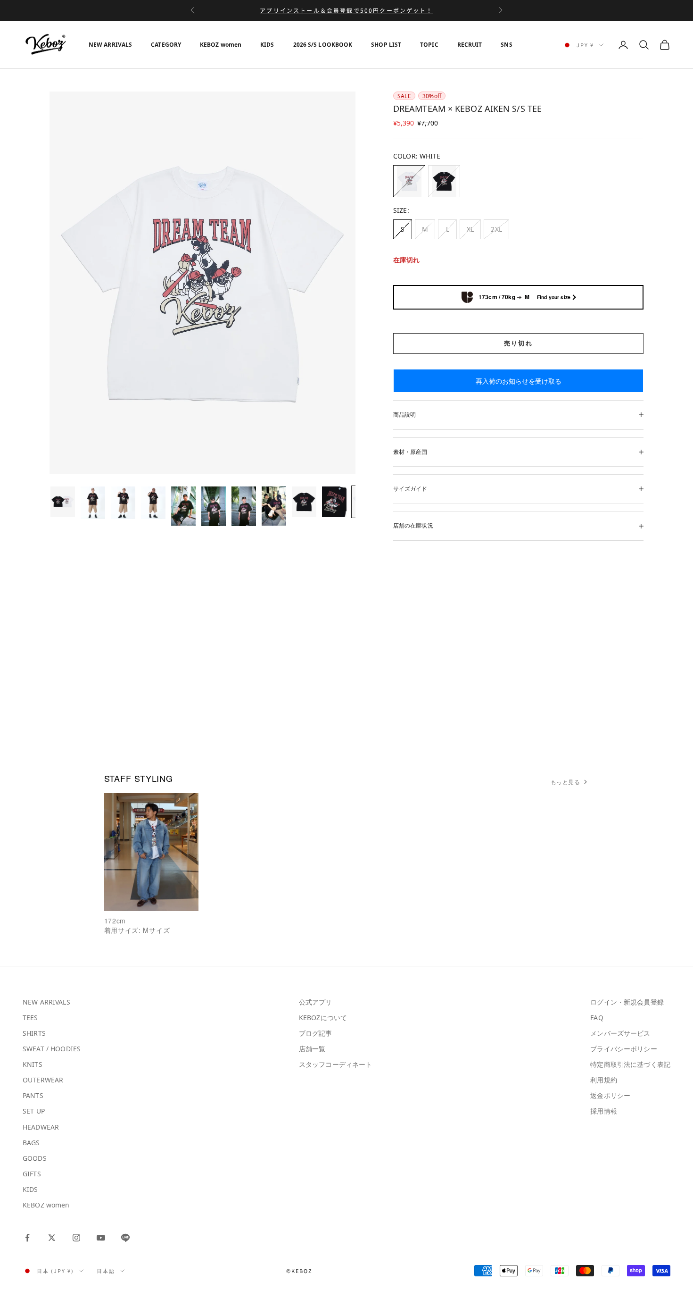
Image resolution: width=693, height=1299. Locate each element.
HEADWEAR (41, 1127)
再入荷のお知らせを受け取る (518, 381)
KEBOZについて (323, 1017)
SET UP (34, 1110)
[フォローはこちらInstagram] (76, 1237)
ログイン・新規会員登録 (627, 1001)
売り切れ (518, 343)
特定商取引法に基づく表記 (630, 1064)
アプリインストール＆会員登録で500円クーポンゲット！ (346, 10)
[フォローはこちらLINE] (125, 1237)
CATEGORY (166, 45)
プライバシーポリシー (623, 1048)
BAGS (31, 1142)
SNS (506, 45)
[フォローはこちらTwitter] (52, 1237)
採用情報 (603, 1110)
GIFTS (32, 1173)
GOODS (35, 1158)
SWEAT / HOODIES (52, 1048)
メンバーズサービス (620, 1033)
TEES (30, 1017)
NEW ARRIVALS (110, 45)
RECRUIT (469, 45)
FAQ (596, 1017)
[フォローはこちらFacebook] (27, 1237)
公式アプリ (315, 1001)
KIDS (267, 45)
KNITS (32, 1064)
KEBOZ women (220, 45)
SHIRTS (34, 1033)
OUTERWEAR (43, 1079)
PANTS (33, 1095)
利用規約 (603, 1079)
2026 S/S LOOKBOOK (323, 45)
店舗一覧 (312, 1048)
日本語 (106, 1270)
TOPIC (429, 45)
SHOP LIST (386, 45)
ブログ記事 (315, 1033)
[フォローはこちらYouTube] (101, 1237)
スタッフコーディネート (335, 1064)
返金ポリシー (610, 1095)
